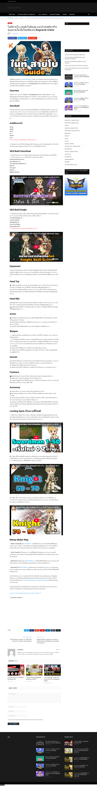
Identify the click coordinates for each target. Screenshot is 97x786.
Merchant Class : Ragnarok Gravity (72, 130)
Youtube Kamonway (26, 79)
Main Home (12, 14)
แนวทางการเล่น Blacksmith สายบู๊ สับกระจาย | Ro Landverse (81, 758)
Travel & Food (68, 154)
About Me (72, 14)
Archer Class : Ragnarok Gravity (71, 122)
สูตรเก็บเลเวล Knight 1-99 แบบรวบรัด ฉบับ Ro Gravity (81, 99)
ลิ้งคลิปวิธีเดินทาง (27, 543)
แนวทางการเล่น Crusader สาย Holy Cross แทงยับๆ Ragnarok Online (81, 107)
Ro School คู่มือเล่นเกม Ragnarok (26, 14)
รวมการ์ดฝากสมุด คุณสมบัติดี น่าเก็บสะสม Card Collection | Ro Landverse (81, 750)
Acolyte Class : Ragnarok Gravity (72, 120)
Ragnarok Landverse (69, 143)
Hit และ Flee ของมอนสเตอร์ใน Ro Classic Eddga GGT (81, 91)
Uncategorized (68, 156)
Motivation (67, 135)
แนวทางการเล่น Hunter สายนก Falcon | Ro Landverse (76, 65)
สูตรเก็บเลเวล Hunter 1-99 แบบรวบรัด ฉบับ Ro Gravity (81, 83)
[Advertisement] (34, 613)
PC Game (10, 23)
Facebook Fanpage (55, 14)
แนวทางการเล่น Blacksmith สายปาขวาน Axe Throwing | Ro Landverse (81, 774)
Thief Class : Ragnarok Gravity (71, 151)
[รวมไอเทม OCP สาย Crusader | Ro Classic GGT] (16, 670)
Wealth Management (69, 159)
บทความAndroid (42, 14)
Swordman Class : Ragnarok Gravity (72, 146)
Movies (66, 138)
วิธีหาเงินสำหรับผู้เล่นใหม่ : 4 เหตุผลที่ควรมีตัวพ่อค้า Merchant (81, 75)
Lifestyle (66, 125)
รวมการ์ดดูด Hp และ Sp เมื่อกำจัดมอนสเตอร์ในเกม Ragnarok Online (51, 679)
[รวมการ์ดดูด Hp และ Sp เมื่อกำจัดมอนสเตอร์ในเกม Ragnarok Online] (52, 670)
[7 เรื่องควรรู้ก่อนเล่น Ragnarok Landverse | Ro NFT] (34, 670)
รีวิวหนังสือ (67, 162)
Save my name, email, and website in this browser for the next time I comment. (26, 719)
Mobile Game (68, 133)
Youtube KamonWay (28, 580)
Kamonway (14, 7)
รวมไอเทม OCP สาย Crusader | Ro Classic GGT (75, 54)
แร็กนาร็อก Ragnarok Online (71, 164)
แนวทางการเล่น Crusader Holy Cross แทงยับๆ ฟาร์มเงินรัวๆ (25, 593)
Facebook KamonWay (42, 580)
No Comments (34, 33)
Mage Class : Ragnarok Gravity (71, 128)
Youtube (64, 14)
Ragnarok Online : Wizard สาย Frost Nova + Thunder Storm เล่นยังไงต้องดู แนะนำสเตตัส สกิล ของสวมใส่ (48, 641)
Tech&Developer (68, 148)
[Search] (88, 14)
